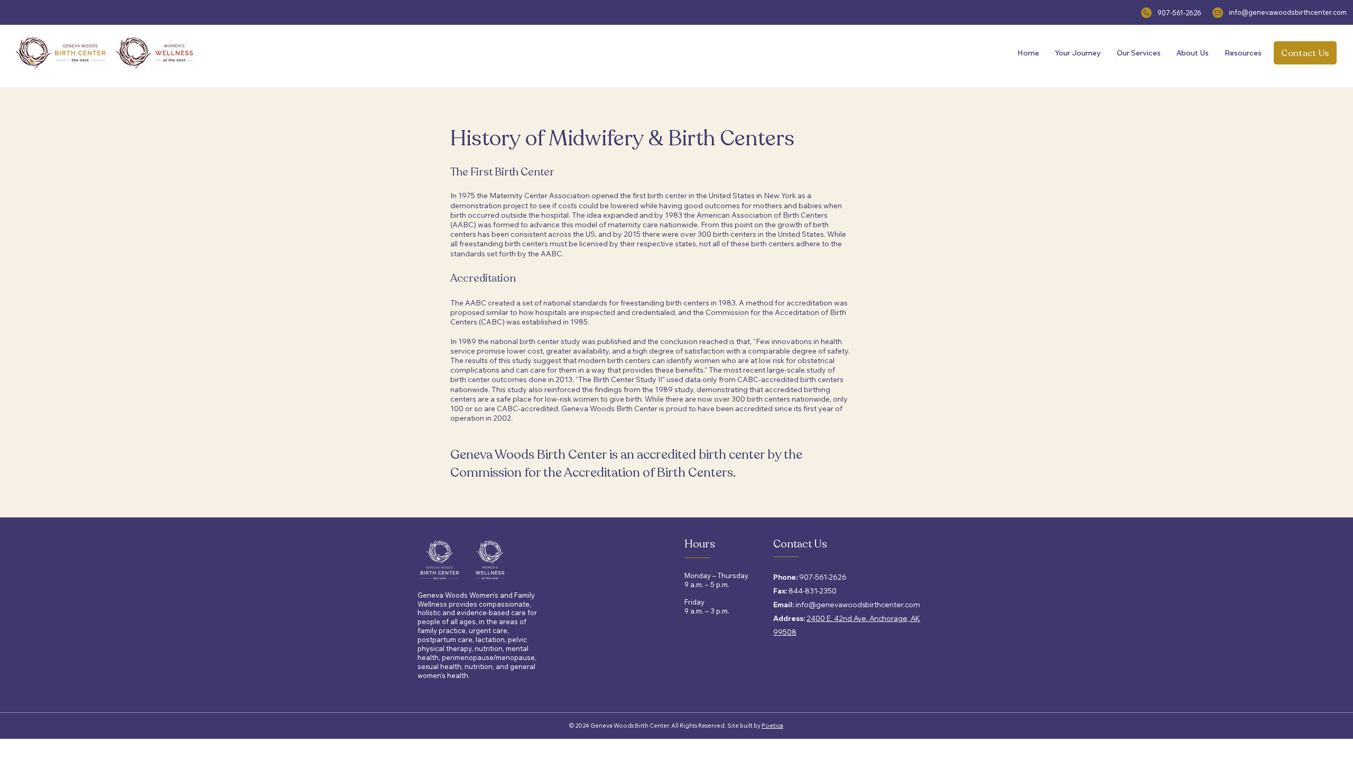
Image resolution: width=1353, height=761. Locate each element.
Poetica (772, 725)
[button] (1078, 52)
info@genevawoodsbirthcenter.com (1288, 12)
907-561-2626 (1179, 12)
